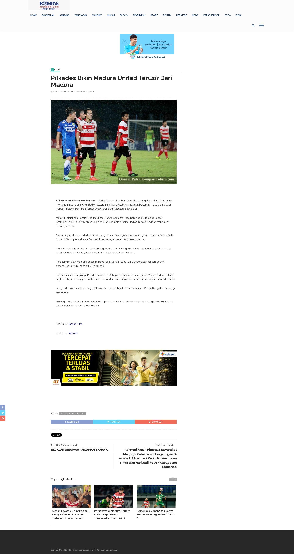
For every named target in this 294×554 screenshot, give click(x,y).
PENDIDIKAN (139, 15)
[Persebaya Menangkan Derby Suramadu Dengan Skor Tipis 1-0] (156, 496)
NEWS (195, 15)
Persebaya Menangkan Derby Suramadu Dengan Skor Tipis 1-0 (156, 514)
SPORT (154, 15)
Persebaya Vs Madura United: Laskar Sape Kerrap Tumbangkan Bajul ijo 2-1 (112, 514)
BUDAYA (124, 15)
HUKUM (111, 15)
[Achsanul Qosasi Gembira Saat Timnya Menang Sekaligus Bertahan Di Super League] (71, 496)
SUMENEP (97, 15)
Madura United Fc (72, 414)
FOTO (228, 15)
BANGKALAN (48, 15)
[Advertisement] (114, 398)
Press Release (211, 15)
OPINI (238, 15)
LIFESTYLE (181, 15)
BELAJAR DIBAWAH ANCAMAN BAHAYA (79, 449)
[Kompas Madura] (49, 5)
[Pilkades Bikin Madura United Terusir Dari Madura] (114, 142)
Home (33, 15)
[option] (71, 502)
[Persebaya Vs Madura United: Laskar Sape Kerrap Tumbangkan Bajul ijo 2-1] (113, 496)
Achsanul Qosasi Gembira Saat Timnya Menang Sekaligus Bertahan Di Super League (70, 514)
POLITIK (167, 15)
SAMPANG (64, 15)
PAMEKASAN (81, 15)
